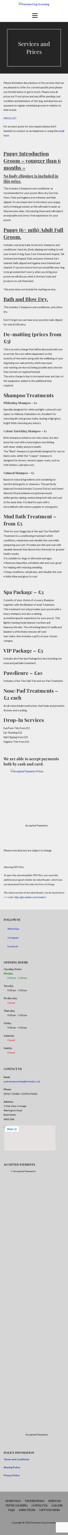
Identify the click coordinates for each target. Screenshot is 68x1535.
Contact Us (39, 1505)
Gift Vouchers (49, 1510)
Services (54, 1501)
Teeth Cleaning (16, 1505)
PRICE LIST (10, 118)
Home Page (13, 1501)
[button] (34, 15)
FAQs (11, 1510)
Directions (27, 1510)
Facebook (12, 946)
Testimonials (34, 1501)
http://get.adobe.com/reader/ (30, 897)
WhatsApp (13, 928)
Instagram (13, 937)
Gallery (57, 1505)
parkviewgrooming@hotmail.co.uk (22, 1081)
